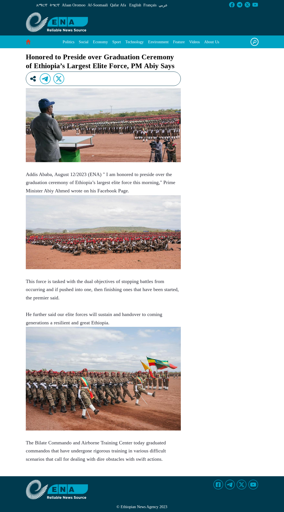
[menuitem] (68, 42)
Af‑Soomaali (98, 5)
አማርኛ (41, 5)
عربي (163, 5)
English (135, 5)
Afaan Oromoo (73, 5)
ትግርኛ (55, 5)
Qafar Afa (118, 5)
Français (149, 5)
